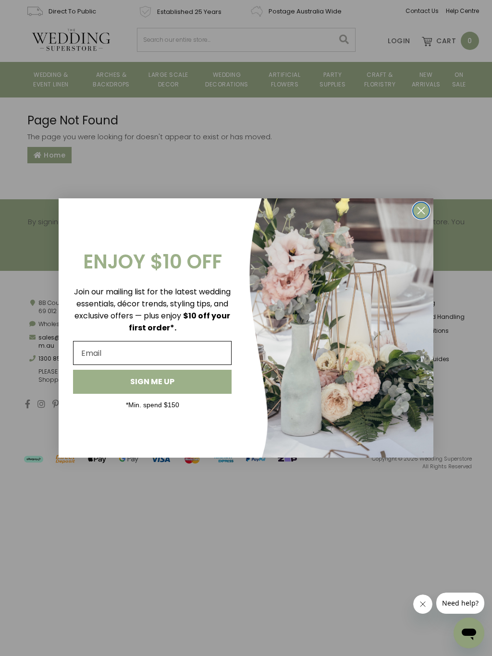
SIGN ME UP (152, 381)
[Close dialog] (421, 210)
